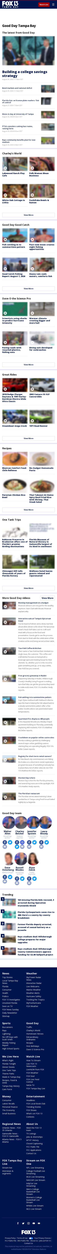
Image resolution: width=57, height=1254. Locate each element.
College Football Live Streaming (35, 1172)
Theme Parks (8, 1073)
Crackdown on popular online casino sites (36, 737)
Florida (5, 986)
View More (28, 215)
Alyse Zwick (32, 868)
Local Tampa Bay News (10, 981)
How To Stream (33, 1060)
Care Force (7, 1089)
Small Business (9, 1113)
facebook (5, 842)
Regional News (11, 1124)
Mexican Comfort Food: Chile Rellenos (14, 469)
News (5, 973)
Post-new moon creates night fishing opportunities (41, 247)
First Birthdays (32, 1046)
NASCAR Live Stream (35, 1180)
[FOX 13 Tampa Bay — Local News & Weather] (10, 4)
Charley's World (11, 153)
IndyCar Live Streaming (31, 1184)
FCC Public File (32, 1146)
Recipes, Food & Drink (9, 1081)
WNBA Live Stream (34, 1205)
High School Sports (10, 1048)
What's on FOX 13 (34, 1113)
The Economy (8, 1110)
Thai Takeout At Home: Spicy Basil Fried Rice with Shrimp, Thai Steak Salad (41, 498)
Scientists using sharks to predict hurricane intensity (14, 320)
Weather (31, 973)
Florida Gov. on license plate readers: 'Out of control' (20, 101)
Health (5, 993)
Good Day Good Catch (15, 224)
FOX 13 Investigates (11, 999)
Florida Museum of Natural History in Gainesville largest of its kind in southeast (40, 543)
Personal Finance (10, 1107)
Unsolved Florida (9, 1003)
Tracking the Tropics (35, 999)
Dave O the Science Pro (16, 298)
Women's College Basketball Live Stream (34, 1200)
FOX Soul (30, 1076)
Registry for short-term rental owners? (35, 756)
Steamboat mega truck (14, 426)
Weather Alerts (33, 993)
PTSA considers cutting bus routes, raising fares (17, 127)
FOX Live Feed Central (32, 1080)
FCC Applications (33, 1150)
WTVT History (32, 1140)
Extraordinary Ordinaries (32, 1038)
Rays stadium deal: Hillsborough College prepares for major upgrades (35, 939)
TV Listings (31, 1133)
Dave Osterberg (8, 868)
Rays (4, 1030)
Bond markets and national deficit (17, 88)
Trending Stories (33, 1107)
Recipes (6, 448)
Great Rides (9, 374)
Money (6, 1096)
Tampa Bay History (11, 1086)
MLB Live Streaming (35, 1176)
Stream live (7, 1167)
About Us (32, 1124)
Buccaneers (7, 1027)
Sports (6, 1023)
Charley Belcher (19, 832)
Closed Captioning (34, 1143)
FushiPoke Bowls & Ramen (39, 201)
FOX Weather (32, 1006)
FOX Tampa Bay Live (35, 1088)
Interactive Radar (34, 983)
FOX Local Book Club (35, 1103)
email (5, 847)
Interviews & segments (7, 1172)
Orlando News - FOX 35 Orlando (11, 1129)
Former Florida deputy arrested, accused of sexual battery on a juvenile (35, 927)
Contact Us (31, 1153)
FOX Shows (31, 1110)
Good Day (32, 1023)
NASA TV (30, 1085)
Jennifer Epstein (31, 832)
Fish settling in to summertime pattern (13, 245)
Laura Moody (44, 832)
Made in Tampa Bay (11, 1077)
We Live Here (10, 1056)
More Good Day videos (16, 598)
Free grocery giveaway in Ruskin (32, 675)
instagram (22, 842)
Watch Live (44, 5)
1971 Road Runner (38, 426)
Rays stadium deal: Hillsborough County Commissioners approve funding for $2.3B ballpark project (35, 952)
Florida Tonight (9, 1063)
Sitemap (6, 1016)
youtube (34, 1223)
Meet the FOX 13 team (34, 1129)
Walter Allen (7, 832)
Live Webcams (32, 986)
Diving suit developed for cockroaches (40, 348)
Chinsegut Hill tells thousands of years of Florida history (13, 573)
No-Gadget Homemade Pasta (41, 469)
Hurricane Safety (33, 996)
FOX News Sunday (10, 1009)
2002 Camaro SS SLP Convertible (39, 395)
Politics (5, 996)
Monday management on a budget (33, 602)
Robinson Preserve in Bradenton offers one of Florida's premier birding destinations (15, 543)
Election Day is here (26, 778)
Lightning (6, 1033)
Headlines (30, 1100)
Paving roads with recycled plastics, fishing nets (11, 350)
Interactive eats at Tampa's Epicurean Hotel (34, 619)
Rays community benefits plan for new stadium (18, 141)
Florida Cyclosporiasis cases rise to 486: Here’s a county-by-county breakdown (36, 915)
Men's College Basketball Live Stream (33, 1191)
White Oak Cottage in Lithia (13, 201)
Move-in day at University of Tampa (18, 114)
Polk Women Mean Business (39, 174)
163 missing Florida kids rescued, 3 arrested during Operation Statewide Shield (36, 903)
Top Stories (7, 977)
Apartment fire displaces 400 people (34, 719)
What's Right (7, 1060)
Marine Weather (33, 989)
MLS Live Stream (34, 1209)
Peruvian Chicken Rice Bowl (13, 496)
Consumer (6, 989)
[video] (15, 164)
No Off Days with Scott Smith (10, 1038)
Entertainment (35, 1096)
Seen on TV (7, 1006)
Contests (30, 1116)
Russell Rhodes (20, 868)
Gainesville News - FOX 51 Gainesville (10, 1134)
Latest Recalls (8, 1103)
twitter (10, 842)
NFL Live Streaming (35, 1167)
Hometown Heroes (34, 1033)
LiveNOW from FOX (35, 1069)
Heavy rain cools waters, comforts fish (40, 275)
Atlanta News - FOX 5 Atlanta (11, 1140)
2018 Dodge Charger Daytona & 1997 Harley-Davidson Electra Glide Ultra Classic (14, 397)
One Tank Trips (11, 519)
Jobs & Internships (34, 1137)
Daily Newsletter (9, 1013)
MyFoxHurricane (33, 1003)
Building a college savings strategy (24, 73)
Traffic (29, 1027)
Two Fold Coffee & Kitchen (29, 648)
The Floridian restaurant (29, 793)
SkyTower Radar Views (33, 978)
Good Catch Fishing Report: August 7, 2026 (13, 275)
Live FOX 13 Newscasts (31, 1064)
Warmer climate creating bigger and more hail (39, 320)
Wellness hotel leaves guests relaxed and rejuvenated (40, 573)
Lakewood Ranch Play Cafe (13, 174)
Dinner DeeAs (8, 1067)
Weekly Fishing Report (8, 1044)
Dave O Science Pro (35, 1049)
